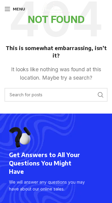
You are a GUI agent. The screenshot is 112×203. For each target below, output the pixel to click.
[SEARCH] (101, 95)
